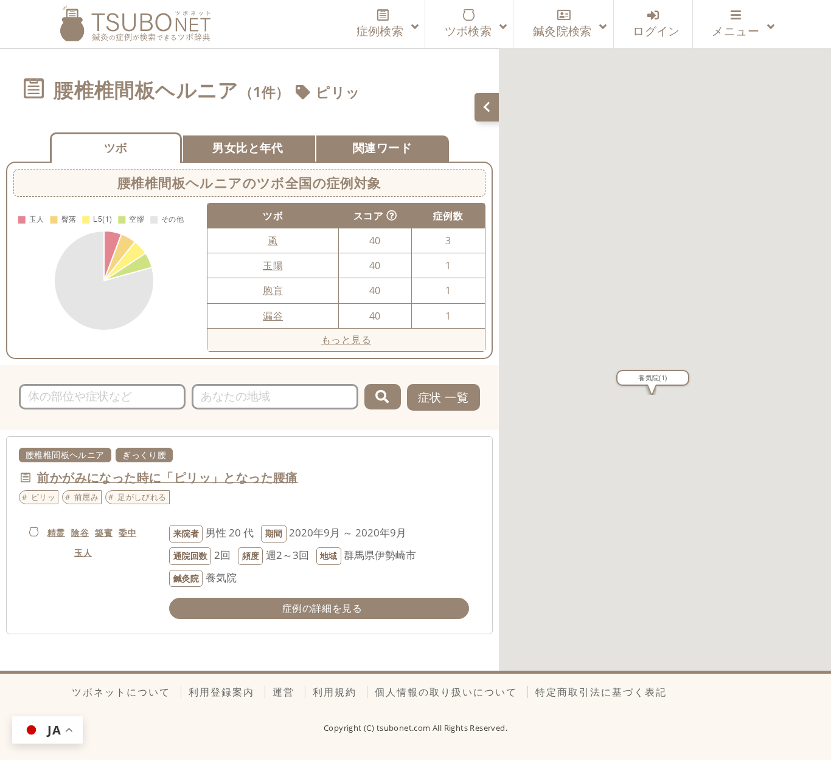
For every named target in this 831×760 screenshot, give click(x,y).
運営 (283, 692)
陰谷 (80, 532)
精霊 (56, 532)
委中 (127, 532)
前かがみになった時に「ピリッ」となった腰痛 (167, 477)
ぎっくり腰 (144, 454)
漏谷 (273, 316)
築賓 (104, 532)
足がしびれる (141, 496)
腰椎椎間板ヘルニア (65, 454)
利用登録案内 (221, 692)
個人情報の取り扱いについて (446, 692)
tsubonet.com (405, 727)
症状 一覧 (443, 397)
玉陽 (273, 265)
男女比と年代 (247, 147)
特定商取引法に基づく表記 (601, 692)
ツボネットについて (121, 692)
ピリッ (338, 91)
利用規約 (334, 692)
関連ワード (382, 147)
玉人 (83, 552)
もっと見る (346, 339)
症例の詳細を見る (322, 608)
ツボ (116, 147)
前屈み (86, 496)
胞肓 (273, 290)
